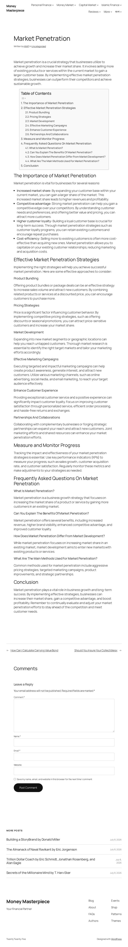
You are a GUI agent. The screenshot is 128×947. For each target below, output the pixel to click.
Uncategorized (39, 46)
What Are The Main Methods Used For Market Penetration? (64, 161)
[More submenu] (111, 11)
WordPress (116, 938)
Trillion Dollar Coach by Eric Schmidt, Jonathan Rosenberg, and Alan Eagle (50, 861)
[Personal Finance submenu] (53, 5)
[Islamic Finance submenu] (121, 5)
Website (18, 764)
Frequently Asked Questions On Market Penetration (57, 143)
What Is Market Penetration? (46, 148)
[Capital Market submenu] (97, 5)
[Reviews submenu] (100, 11)
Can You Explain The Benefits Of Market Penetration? (61, 152)
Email (17, 750)
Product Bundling (39, 112)
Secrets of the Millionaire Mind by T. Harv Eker (38, 872)
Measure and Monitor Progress (44, 139)
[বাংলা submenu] (121, 11)
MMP (26, 46)
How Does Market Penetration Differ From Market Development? (68, 156)
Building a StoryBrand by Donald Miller (33, 839)
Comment (19, 697)
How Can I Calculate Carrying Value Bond (34, 650)
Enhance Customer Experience (48, 130)
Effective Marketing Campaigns (48, 125)
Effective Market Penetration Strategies (50, 108)
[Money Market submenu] (75, 5)
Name (17, 736)
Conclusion (31, 165)
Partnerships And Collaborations (49, 134)
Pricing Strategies (40, 116)
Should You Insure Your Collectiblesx (95, 650)
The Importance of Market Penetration (48, 103)
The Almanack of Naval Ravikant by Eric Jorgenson (41, 849)
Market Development (42, 121)
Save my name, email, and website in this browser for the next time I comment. (54, 779)
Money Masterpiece (15, 8)
